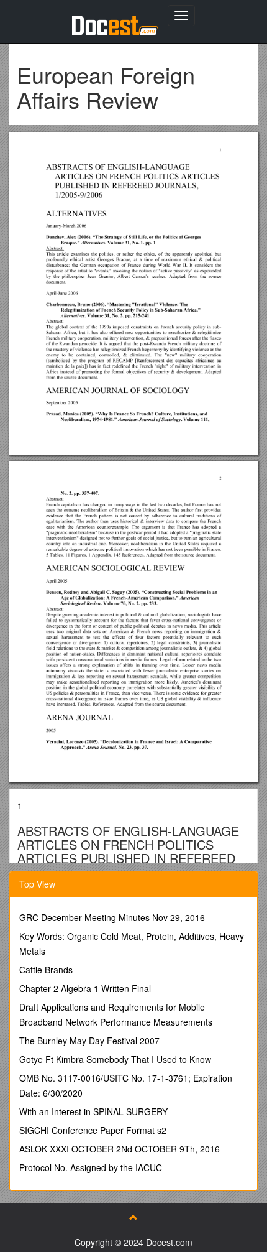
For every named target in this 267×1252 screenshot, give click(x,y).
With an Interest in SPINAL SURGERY (93, 1111)
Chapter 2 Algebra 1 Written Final (85, 988)
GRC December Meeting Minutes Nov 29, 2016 (112, 917)
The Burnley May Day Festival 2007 (89, 1040)
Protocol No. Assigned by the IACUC (90, 1167)
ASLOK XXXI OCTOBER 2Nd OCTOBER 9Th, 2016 (119, 1149)
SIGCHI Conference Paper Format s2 (92, 1130)
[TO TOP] (133, 1217)
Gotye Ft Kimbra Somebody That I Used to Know (115, 1059)
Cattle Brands (46, 969)
